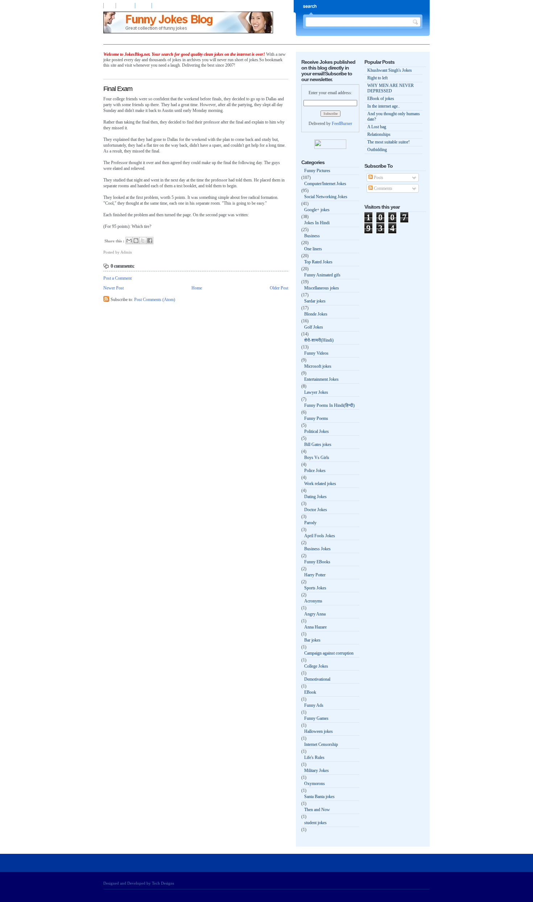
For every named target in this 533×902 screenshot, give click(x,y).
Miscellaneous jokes (321, 288)
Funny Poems (316, 418)
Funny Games (316, 718)
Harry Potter (315, 574)
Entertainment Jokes (321, 379)
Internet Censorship (321, 744)
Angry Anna (315, 614)
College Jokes (316, 666)
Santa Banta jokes (319, 796)
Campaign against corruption (329, 653)
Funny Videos (316, 353)
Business (312, 235)
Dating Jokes (315, 496)
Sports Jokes (315, 587)
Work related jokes (320, 483)
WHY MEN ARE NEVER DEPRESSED (390, 88)
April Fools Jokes (319, 535)
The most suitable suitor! (388, 142)
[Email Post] (133, 252)
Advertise (126, 6)
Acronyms (313, 601)
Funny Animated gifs (322, 274)
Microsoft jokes (317, 366)
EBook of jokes (380, 98)
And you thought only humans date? (393, 116)
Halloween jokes (318, 731)
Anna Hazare (315, 627)
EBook (310, 692)
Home (109, 6)
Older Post (279, 288)
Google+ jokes (317, 209)
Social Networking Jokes (325, 196)
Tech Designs (163, 883)
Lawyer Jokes (316, 392)
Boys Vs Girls (316, 457)
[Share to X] (142, 240)
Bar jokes (312, 640)
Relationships (379, 134)
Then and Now (317, 809)
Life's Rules (314, 757)
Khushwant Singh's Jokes (389, 70)
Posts (378, 177)
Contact (144, 6)
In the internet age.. (383, 106)
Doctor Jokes (315, 509)
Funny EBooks (317, 561)
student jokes (315, 822)
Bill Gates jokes (317, 444)
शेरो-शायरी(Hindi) (319, 340)
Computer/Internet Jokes (325, 183)
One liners (313, 248)
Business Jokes (317, 548)
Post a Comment (117, 278)
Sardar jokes (315, 301)
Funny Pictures (317, 170)
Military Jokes (316, 770)
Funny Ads (313, 705)
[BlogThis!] (136, 240)
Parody (310, 522)
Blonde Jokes (315, 314)
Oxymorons (314, 783)
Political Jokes (316, 431)
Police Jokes (315, 470)
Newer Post (113, 288)
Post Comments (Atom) (154, 299)
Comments (382, 188)
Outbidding (377, 149)
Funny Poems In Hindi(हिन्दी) (329, 405)
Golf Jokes (313, 327)
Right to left (377, 77)
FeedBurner (342, 123)
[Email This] (129, 240)
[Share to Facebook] (149, 240)
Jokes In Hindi (317, 222)
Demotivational (317, 679)
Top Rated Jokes (318, 261)
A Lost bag (376, 126)
